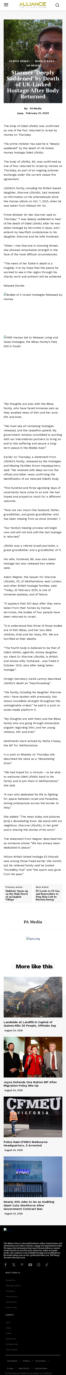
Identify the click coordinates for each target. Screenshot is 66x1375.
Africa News (19, 61)
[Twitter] (14, 1265)
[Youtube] (30, 1265)
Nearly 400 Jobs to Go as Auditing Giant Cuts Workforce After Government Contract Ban (29, 1205)
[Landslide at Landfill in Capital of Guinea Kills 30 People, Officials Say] (33, 997)
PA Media (35, 108)
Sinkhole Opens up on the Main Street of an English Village (17, 895)
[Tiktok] (47, 1265)
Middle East (45, 61)
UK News (33, 65)
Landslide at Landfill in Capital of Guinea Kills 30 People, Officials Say (30, 1023)
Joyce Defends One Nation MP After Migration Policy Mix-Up (30, 1083)
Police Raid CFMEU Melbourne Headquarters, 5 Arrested (26, 1143)
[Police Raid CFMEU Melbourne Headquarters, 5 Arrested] (33, 1117)
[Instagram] (38, 1265)
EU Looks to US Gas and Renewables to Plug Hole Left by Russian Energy (48, 895)
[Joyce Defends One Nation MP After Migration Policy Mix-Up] (33, 1057)
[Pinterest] (22, 1265)
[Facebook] (5, 1265)
